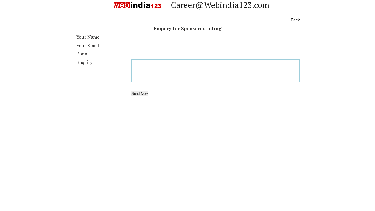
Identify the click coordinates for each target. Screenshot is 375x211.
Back (295, 20)
